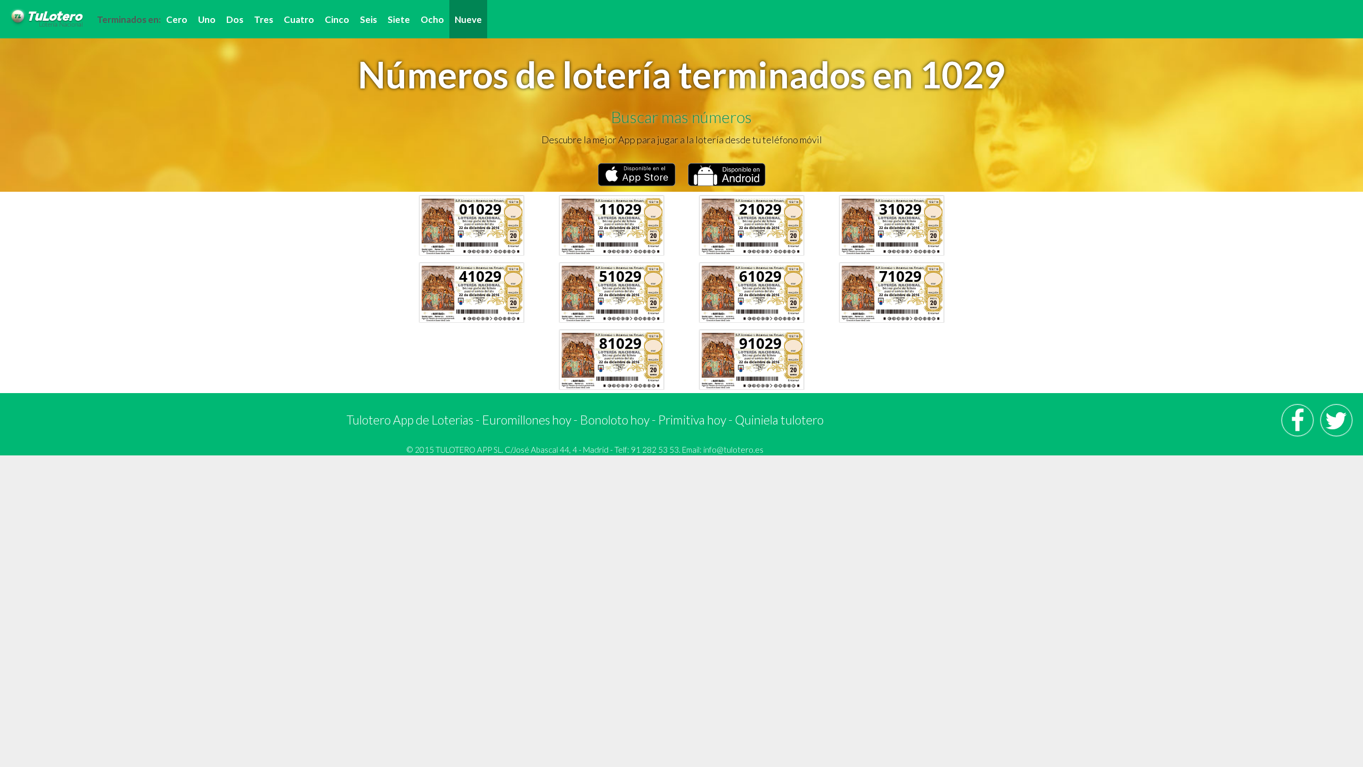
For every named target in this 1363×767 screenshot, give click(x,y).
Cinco (337, 19)
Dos (234, 19)
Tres (263, 19)
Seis (368, 19)
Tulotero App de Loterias (410, 419)
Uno (207, 19)
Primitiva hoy (692, 419)
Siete (399, 19)
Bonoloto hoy (615, 419)
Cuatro (299, 19)
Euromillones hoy (526, 419)
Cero (176, 19)
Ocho (432, 19)
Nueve (468, 19)
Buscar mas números (681, 116)
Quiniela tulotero (779, 419)
